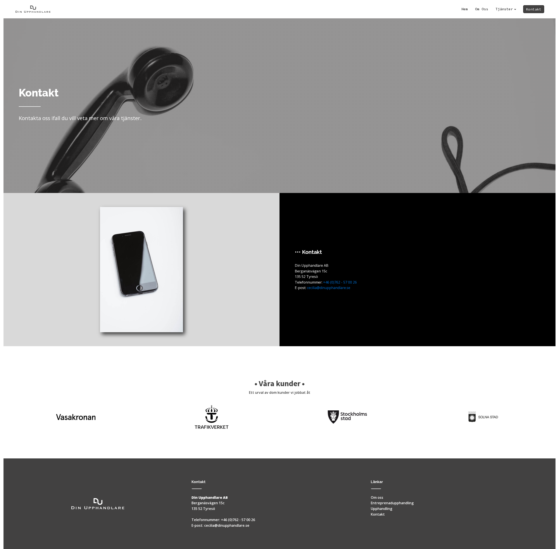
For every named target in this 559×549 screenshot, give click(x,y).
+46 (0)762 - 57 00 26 (340, 282)
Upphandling (381, 508)
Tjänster (504, 9)
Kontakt (533, 9)
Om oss (377, 497)
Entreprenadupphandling (392, 503)
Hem (464, 9)
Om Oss (481, 9)
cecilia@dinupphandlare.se (328, 287)
